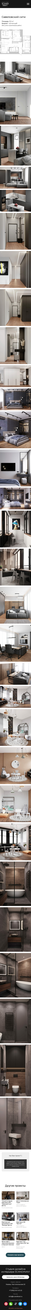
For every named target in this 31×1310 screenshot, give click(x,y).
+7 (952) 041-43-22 (15, 1290)
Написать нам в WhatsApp (15, 1277)
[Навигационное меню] (28, 4)
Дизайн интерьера (15, 1308)
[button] (15, 1255)
